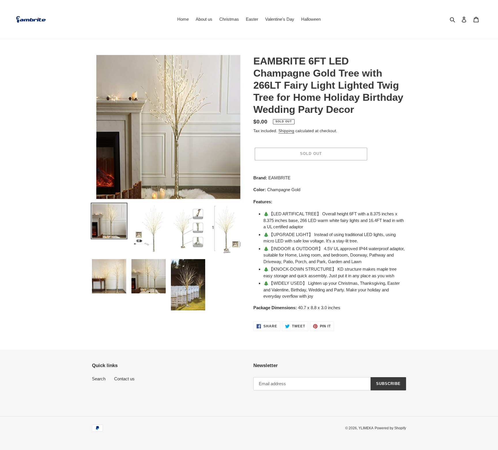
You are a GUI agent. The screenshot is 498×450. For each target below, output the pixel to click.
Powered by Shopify (390, 428)
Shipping (286, 130)
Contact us (124, 378)
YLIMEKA (366, 428)
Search (98, 378)
